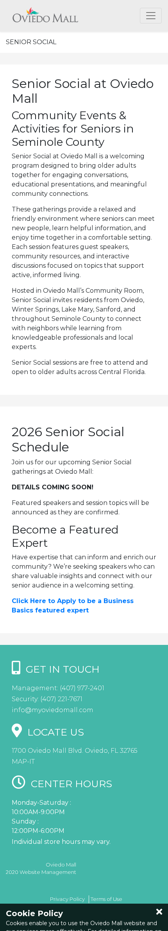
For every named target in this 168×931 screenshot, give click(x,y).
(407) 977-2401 (81, 688)
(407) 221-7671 (60, 699)
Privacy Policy (67, 899)
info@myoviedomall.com (52, 710)
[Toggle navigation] (151, 15)
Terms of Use (106, 899)
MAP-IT (23, 761)
